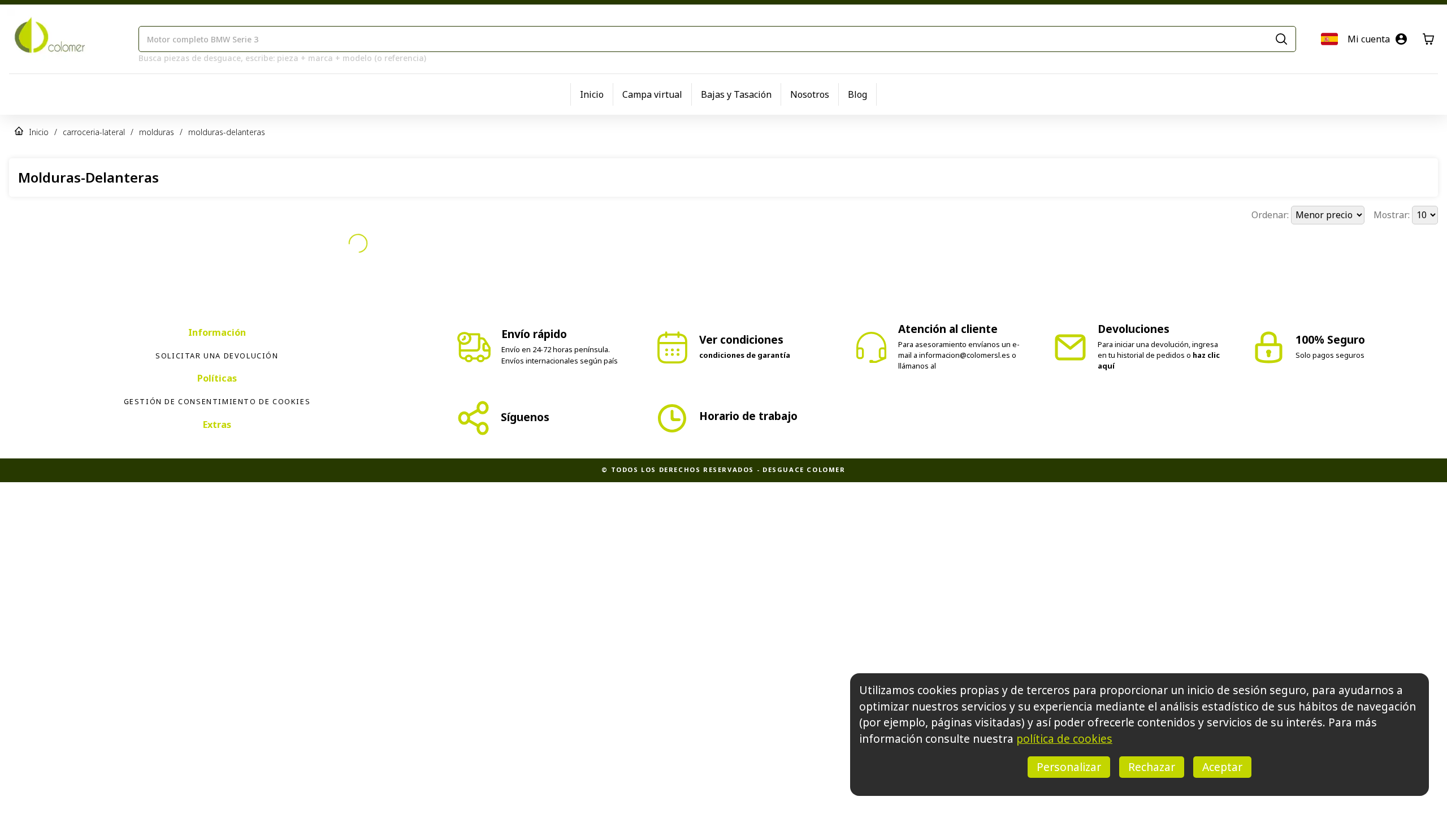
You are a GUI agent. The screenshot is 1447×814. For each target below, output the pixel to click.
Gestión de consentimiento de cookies (217, 401)
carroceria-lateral (94, 132)
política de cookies (1064, 738)
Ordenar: (1271, 215)
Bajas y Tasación (736, 94)
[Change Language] (1329, 39)
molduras (156, 132)
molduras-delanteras (226, 132)
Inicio (592, 94)
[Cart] (1428, 39)
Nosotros (809, 94)
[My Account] (1401, 39)
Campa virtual (652, 94)
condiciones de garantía (744, 355)
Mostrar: (1393, 215)
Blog (857, 94)
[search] (1281, 39)
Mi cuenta (1369, 39)
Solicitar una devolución (216, 355)
